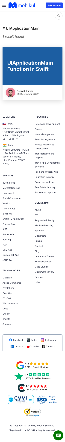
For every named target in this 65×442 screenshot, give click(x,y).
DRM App (7, 249)
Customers (40, 235)
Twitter (34, 340)
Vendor (6, 203)
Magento (7, 277)
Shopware (8, 324)
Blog (37, 251)
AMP (5, 229)
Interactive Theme (44, 256)
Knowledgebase (43, 261)
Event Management (45, 139)
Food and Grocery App (46, 171)
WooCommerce (10, 303)
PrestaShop (9, 288)
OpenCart (8, 293)
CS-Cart (7, 298)
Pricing (38, 241)
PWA (5, 244)
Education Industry (44, 177)
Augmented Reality (44, 220)
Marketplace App (11, 188)
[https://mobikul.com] (22, 5)
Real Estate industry (45, 187)
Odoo (5, 308)
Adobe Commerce (12, 282)
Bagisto (6, 319)
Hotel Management (44, 134)
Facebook (18, 340)
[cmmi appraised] (21, 399)
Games (38, 129)
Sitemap (39, 277)
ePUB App (8, 260)
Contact (39, 246)
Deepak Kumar (25, 91)
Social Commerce (12, 198)
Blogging (7, 213)
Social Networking (44, 182)
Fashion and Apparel (45, 192)
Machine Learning (44, 225)
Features (39, 230)
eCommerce (9, 182)
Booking (7, 239)
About (38, 210)
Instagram (50, 340)
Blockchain (8, 234)
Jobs (37, 282)
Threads (50, 346)
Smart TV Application (13, 218)
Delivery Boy (9, 208)
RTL (37, 215)
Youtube (34, 346)
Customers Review (44, 271)
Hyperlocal (8, 193)
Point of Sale (9, 224)
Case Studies (41, 266)
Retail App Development (47, 124)
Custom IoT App (11, 255)
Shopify (6, 313)
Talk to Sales (54, 5)
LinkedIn (19, 346)
